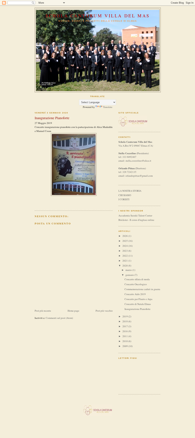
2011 (125, 336)
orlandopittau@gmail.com (139, 175)
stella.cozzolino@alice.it (138, 160)
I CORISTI (123, 199)
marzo (128, 270)
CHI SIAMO (124, 195)
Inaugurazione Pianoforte (137, 309)
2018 (125, 321)
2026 (125, 236)
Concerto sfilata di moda (137, 279)
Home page (73, 310)
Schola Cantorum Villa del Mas (98, 16)
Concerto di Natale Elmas (138, 304)
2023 (125, 250)
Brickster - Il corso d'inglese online (136, 220)
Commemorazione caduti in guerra (142, 289)
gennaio (129, 275)
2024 (125, 245)
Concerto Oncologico (136, 284)
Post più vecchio (104, 310)
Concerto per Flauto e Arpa (138, 299)
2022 (125, 255)
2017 (125, 326)
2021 (125, 260)
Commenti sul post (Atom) (59, 318)
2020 (125, 265)
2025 (125, 241)
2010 (125, 341)
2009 (125, 346)
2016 (125, 331)
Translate (107, 107)
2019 (125, 316)
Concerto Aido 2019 (135, 294)
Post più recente (43, 310)
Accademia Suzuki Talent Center (135, 215)
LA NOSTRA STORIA (129, 190)
